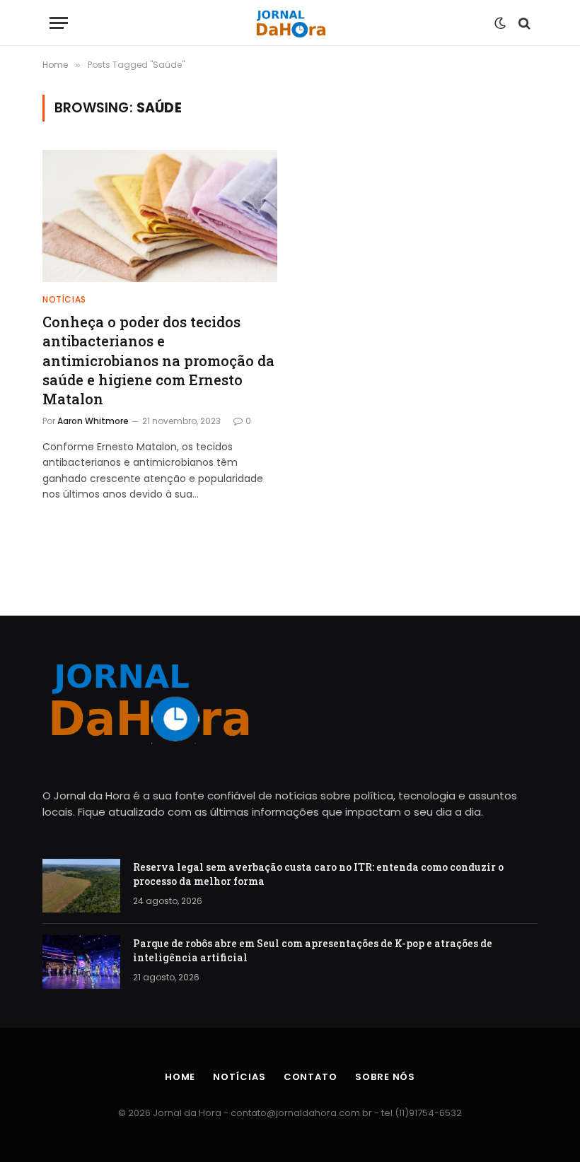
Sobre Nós (385, 1077)
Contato (310, 1077)
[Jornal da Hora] (290, 23)
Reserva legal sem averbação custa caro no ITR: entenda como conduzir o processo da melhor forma (318, 874)
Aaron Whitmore (93, 421)
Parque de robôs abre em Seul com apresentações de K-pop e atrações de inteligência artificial (312, 950)
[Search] (523, 23)
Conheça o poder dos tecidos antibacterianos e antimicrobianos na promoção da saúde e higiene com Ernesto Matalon (158, 360)
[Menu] (59, 23)
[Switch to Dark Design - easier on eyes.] (500, 23)
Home (180, 1077)
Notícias (64, 299)
